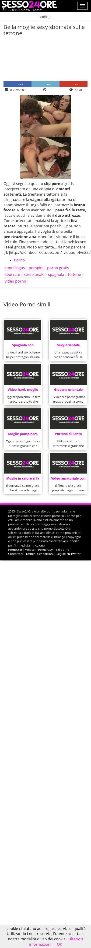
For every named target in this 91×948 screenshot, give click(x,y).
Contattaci (15, 554)
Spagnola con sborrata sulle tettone (23, 346)
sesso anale (34, 274)
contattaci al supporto (64, 541)
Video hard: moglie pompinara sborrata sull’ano (23, 390)
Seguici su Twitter (68, 554)
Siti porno (62, 549)
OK (59, 944)
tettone (74, 274)
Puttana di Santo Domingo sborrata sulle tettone (68, 435)
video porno (15, 281)
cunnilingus (15, 267)
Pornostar (15, 549)
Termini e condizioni (39, 554)
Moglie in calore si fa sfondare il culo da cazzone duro (22, 479)
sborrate (12, 274)
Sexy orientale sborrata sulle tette (68, 346)
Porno (19, 260)
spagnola (56, 274)
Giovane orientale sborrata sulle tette (68, 390)
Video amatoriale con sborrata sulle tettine (68, 479)
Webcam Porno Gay (39, 549)
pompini (36, 267)
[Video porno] (28, 3)
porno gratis (58, 267)
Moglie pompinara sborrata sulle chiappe (23, 435)
